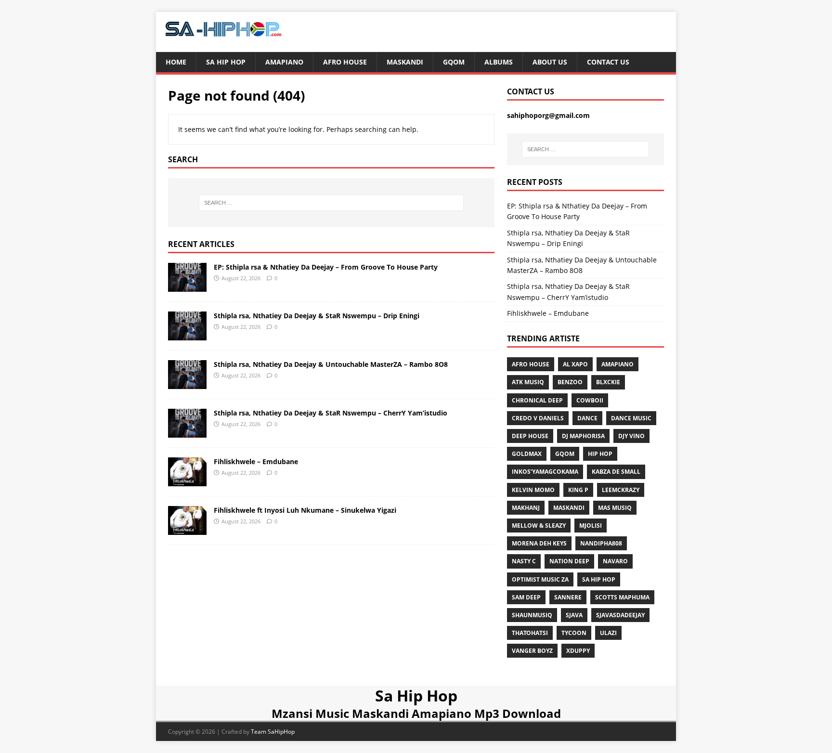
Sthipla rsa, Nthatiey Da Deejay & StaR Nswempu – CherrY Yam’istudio (330, 412)
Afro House (345, 61)
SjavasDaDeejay (620, 615)
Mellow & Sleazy (539, 525)
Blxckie (608, 382)
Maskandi (405, 61)
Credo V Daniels (538, 418)
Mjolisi (590, 525)
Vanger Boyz (532, 651)
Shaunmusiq (532, 615)
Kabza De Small (616, 471)
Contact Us (608, 61)
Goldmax (527, 454)
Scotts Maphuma (622, 597)
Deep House (530, 436)
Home (176, 61)
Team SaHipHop (273, 731)
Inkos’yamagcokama (545, 471)
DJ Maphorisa (583, 436)
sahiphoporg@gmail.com (548, 115)
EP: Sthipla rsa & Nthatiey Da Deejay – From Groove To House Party (326, 267)
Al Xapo (575, 364)
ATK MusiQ (528, 382)
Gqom (454, 61)
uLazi (608, 633)
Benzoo (570, 382)
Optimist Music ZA (540, 579)
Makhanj (526, 508)
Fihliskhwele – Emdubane (256, 461)
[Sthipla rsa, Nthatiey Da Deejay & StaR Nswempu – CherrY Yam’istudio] (187, 432)
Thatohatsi (530, 633)
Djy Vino (631, 436)
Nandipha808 (601, 543)
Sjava (574, 615)
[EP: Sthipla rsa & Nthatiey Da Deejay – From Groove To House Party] (187, 285)
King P (578, 490)
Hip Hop (600, 454)
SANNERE (568, 597)
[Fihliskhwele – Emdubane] (187, 480)
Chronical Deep (537, 400)
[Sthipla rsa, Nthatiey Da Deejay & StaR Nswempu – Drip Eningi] (187, 334)
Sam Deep (526, 597)
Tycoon (573, 633)
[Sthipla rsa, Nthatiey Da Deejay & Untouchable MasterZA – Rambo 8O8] (187, 383)
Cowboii (589, 400)
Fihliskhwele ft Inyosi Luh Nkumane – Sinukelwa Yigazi (305, 510)
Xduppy (578, 651)
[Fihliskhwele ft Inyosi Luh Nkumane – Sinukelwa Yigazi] (187, 529)
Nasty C (524, 561)
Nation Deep (569, 561)
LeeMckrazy (620, 490)
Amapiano (284, 61)
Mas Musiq (615, 508)
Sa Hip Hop (226, 61)
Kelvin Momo (533, 490)
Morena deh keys (539, 543)
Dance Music (631, 418)
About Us (550, 61)
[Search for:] (331, 203)
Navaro (615, 561)
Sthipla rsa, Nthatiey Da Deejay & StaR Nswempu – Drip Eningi (316, 315)
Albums (498, 61)
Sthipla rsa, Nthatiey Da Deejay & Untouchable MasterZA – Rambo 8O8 (331, 364)
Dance (587, 418)
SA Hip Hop (598, 579)
